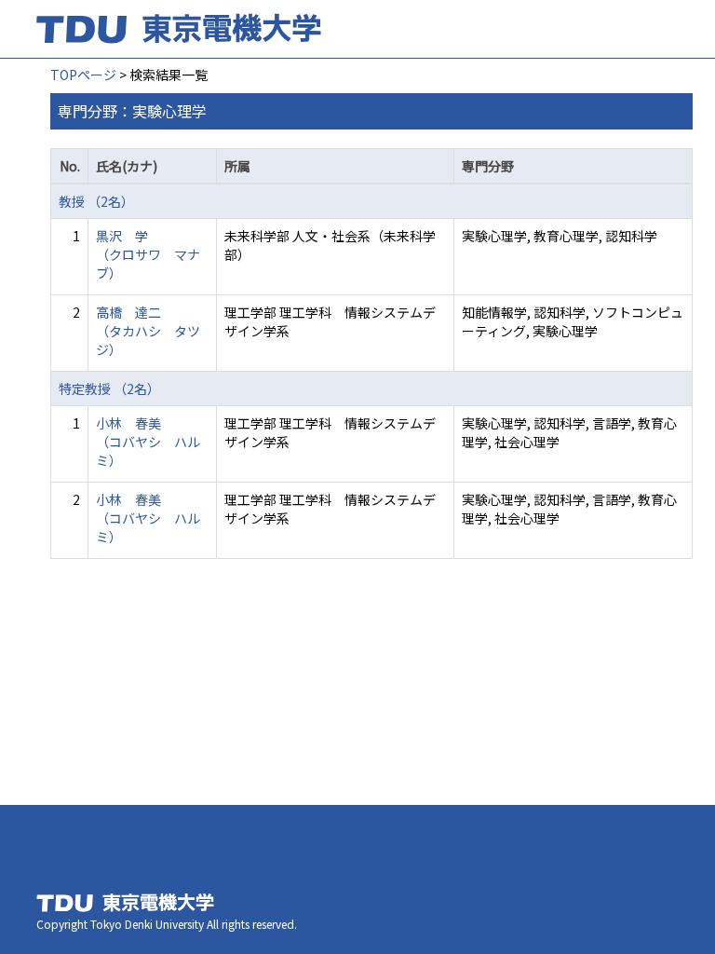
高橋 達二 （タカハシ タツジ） (148, 331)
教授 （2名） (96, 201)
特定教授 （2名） (109, 388)
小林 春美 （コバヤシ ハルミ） (148, 442)
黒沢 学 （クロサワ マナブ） (148, 254)
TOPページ (83, 74)
